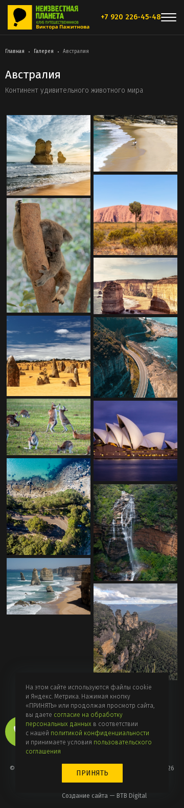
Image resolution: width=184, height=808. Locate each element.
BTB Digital (132, 795)
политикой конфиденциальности (100, 733)
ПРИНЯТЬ (92, 773)
